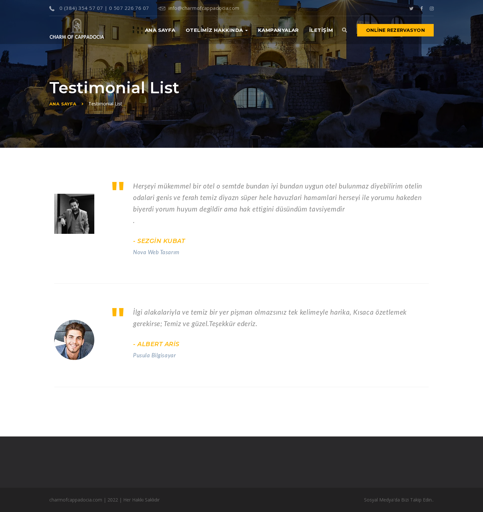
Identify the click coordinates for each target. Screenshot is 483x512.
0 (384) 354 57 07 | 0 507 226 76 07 (103, 8)
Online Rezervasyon (395, 30)
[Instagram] (432, 8)
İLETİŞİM (321, 30)
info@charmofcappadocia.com (204, 8)
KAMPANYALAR (278, 30)
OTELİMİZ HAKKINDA (215, 30)
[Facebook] (421, 8)
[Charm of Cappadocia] (76, 30)
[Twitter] (411, 8)
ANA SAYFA (160, 30)
